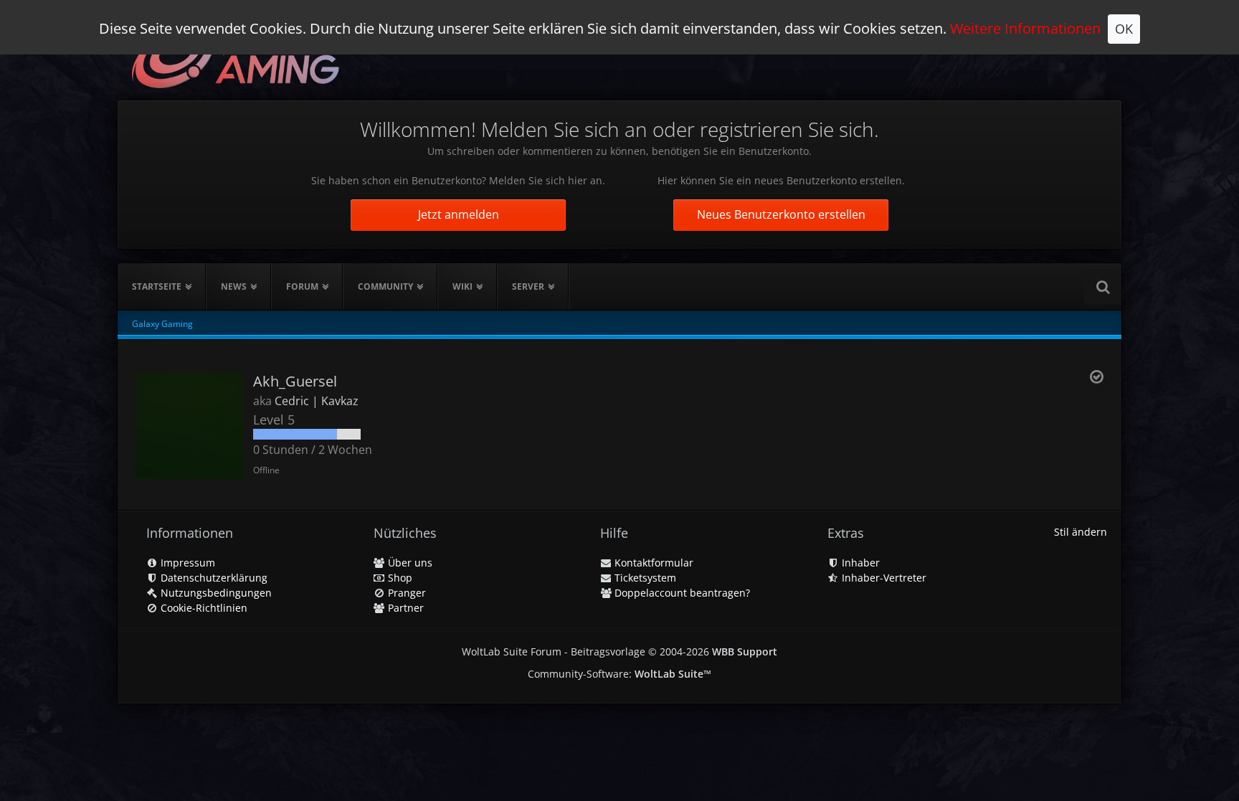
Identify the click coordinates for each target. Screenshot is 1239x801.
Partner (404, 608)
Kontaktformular (652, 562)
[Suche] (1102, 287)
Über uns (408, 562)
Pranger (405, 592)
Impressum (186, 562)
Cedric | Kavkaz (317, 401)
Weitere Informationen (1025, 28)
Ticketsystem (644, 577)
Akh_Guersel (295, 381)
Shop (398, 577)
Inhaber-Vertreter (882, 577)
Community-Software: (619, 674)
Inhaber (859, 562)
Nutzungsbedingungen (215, 592)
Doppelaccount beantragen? (681, 592)
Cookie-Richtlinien (202, 608)
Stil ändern (1080, 532)
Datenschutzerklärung (212, 577)
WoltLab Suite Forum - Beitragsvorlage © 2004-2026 (619, 651)
